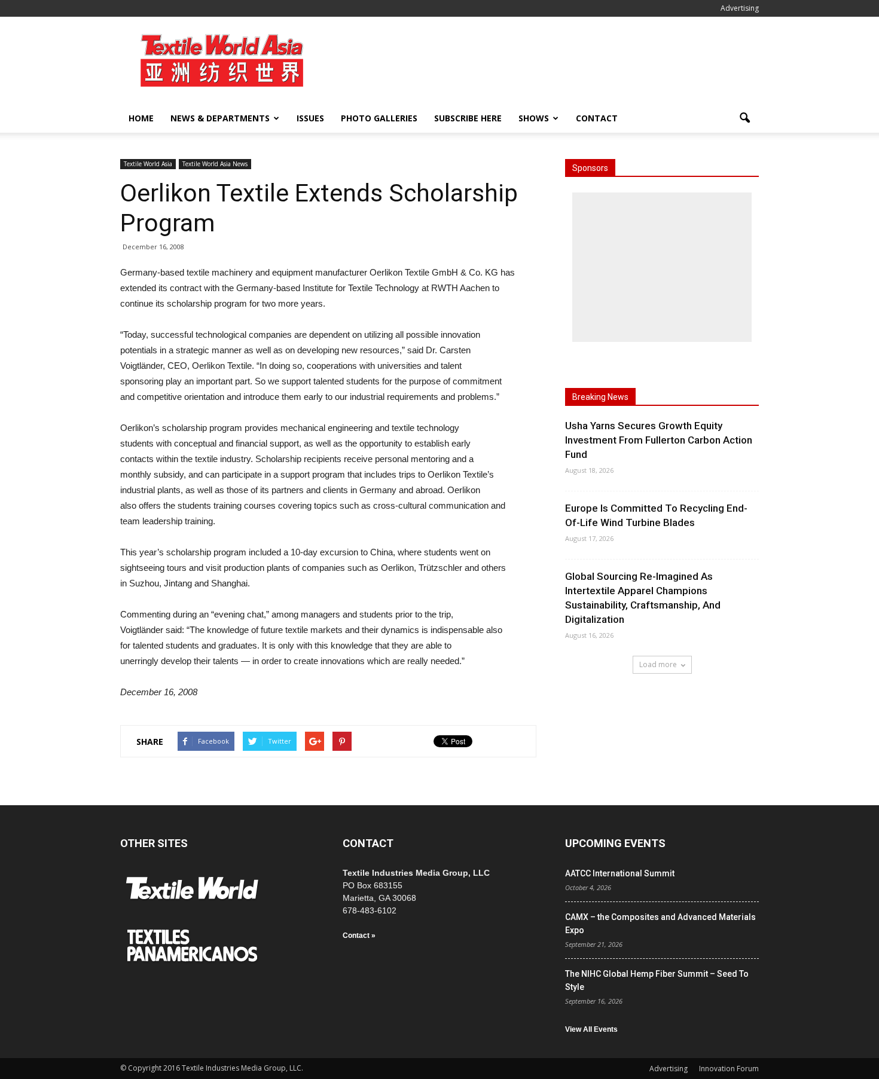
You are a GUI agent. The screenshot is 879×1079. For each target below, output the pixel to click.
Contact (597, 118)
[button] (744, 118)
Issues (310, 118)
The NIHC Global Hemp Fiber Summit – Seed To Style (657, 980)
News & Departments (220, 118)
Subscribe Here (468, 118)
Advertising (740, 8)
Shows (533, 118)
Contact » (359, 935)
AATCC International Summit (619, 873)
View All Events (591, 1029)
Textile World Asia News (215, 164)
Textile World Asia (148, 164)
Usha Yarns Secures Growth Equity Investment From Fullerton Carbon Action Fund (658, 440)
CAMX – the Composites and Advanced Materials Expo (660, 923)
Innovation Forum (729, 1068)
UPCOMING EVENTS (615, 843)
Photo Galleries (379, 118)
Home (141, 118)
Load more (658, 664)
